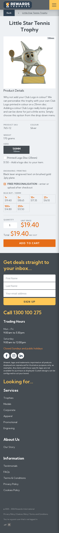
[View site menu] (54, 5)
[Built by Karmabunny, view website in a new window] (5, 525)
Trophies (8, 397)
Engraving (9, 428)
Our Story (9, 447)
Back (9, 13)
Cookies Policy (11, 490)
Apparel (7, 416)
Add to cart (29, 243)
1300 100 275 (27, 312)
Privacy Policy (10, 484)
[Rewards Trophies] (21, 4)
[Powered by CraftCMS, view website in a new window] (9, 525)
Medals (7, 403)
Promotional (10, 422)
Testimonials (10, 465)
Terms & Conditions (14, 477)
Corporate (9, 410)
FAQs (6, 471)
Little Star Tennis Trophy (34, 13)
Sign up (29, 301)
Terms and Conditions (38, 514)
